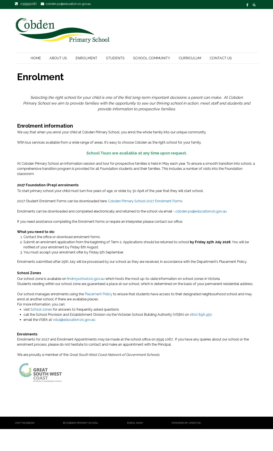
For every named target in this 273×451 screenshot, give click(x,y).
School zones (41, 309)
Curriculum (190, 58)
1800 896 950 (201, 315)
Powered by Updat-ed (186, 422)
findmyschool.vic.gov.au (86, 279)
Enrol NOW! (135, 422)
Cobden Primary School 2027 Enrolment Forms (145, 201)
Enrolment (86, 58)
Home (35, 58)
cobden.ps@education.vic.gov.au (201, 211)
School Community (151, 58)
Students (115, 58)
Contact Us (221, 58)
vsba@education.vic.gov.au (74, 320)
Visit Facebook (25, 422)
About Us (58, 58)
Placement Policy (98, 294)
